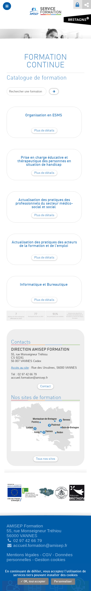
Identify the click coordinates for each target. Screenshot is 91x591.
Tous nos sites (45, 458)
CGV (47, 554)
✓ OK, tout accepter (33, 581)
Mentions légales (23, 554)
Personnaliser (63, 581)
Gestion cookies (50, 559)
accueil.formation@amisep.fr (40, 545)
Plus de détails (44, 130)
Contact (45, 386)
